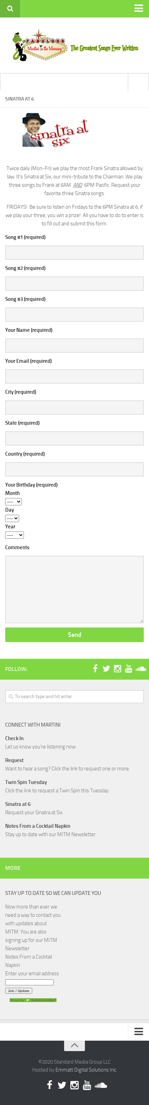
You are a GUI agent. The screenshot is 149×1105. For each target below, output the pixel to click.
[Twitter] (106, 669)
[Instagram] (117, 669)
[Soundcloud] (139, 669)
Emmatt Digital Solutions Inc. (86, 1070)
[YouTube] (128, 669)
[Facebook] (95, 669)
